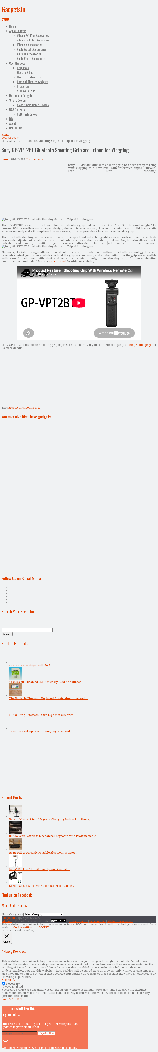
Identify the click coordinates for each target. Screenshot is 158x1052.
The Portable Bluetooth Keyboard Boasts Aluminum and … (48, 698)
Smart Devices (18, 100)
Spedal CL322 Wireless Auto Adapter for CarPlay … (43, 885)
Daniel (6, 159)
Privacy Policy (78, 921)
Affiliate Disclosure (120, 921)
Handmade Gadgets (21, 95)
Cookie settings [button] (23, 927)
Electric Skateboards (29, 77)
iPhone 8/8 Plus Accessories (34, 40)
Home (12, 26)
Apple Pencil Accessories (31, 58)
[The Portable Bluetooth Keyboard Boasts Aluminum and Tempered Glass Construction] (15, 695)
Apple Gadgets (17, 31)
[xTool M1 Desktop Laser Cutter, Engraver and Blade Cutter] (15, 728)
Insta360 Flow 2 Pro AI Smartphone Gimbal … (39, 869)
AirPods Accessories (29, 54)
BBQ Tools (23, 68)
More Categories (12, 914)
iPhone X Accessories (29, 44)
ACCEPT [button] (44, 927)
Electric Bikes (25, 72)
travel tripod (57, 261)
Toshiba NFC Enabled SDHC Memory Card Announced (45, 681)
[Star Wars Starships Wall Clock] (15, 662)
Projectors (23, 86)
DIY (11, 118)
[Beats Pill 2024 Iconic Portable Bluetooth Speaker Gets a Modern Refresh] (15, 849)
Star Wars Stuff (26, 91)
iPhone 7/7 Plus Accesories (33, 35)
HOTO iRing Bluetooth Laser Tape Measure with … (43, 714)
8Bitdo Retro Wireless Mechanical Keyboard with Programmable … (54, 836)
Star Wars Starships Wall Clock (30, 665)
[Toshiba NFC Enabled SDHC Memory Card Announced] (15, 678)
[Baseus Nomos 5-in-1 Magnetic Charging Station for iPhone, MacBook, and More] (15, 816)
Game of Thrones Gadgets (32, 81)
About (12, 123)
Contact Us (15, 128)
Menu (5, 19)
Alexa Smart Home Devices (33, 105)
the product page (140, 344)
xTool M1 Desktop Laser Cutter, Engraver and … (41, 731)
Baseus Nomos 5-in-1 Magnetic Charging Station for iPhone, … (51, 819)
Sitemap (7, 921)
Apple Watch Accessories (32, 49)
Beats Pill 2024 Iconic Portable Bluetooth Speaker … (44, 852)
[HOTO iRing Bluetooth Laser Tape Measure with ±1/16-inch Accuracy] (15, 711)
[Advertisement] (34, 190)
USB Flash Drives (27, 114)
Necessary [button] (8, 979)
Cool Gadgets (17, 63)
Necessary (13, 983)
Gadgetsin (13, 9)
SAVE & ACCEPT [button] (12, 999)
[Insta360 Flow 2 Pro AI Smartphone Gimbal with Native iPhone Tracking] (15, 866)
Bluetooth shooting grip (24, 407)
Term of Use (97, 921)
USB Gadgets (17, 109)
